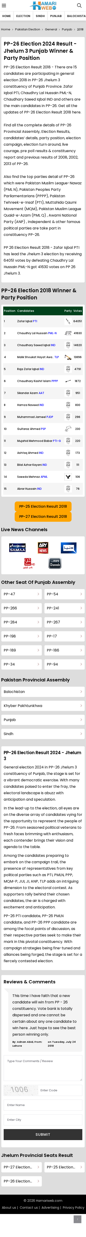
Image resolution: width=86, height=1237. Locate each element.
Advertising (50, 1207)
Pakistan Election (27, 29)
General (51, 29)
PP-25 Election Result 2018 (43, 506)
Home (6, 16)
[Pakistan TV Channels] (55, 563)
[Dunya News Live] (68, 548)
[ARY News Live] (43, 547)
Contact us (29, 1207)
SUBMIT (43, 1134)
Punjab (56, 16)
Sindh (40, 16)
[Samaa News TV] (17, 548)
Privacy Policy (73, 1207)
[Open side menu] (3, 5)
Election (23, 16)
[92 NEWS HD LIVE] (29, 563)
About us (9, 1207)
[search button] (79, 5)
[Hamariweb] (43, 5)
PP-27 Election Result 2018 (43, 516)
